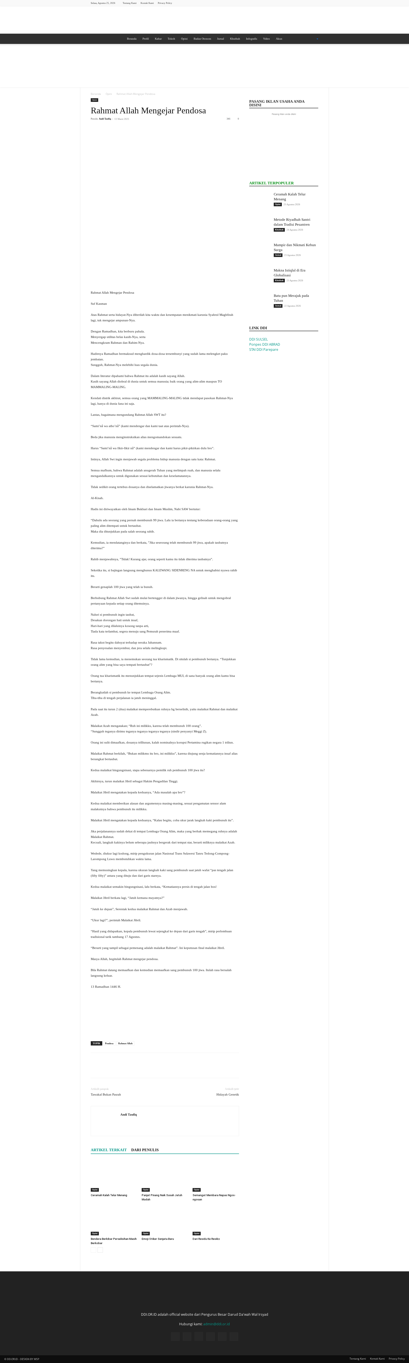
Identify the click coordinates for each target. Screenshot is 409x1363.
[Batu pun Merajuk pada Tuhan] (260, 304)
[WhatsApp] (124, 128)
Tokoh (171, 38)
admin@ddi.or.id (216, 1324)
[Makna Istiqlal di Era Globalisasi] (260, 278)
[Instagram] (294, 3)
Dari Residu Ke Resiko (206, 1238)
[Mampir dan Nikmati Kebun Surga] (260, 253)
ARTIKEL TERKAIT (109, 1150)
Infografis (251, 38)
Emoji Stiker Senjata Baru (158, 1238)
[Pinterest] (114, 128)
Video (266, 38)
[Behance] (280, 3)
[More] (134, 128)
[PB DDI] (204, 20)
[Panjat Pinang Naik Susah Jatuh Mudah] (165, 1176)
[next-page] (100, 1250)
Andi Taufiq (105, 118)
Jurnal (220, 38)
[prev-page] (93, 1250)
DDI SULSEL (258, 339)
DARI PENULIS (145, 1150)
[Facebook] (287, 3)
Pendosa (109, 1043)
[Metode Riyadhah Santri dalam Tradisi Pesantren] (260, 227)
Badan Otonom (202, 38)
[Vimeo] (308, 3)
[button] (311, 39)
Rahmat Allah (125, 1043)
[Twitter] (301, 3)
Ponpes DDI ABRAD (264, 344)
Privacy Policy (165, 3)
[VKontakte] (315, 3)
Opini (184, 38)
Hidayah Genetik (227, 1094)
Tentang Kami (130, 3)
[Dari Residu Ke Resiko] (216, 1219)
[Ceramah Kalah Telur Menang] (114, 1176)
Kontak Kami (147, 3)
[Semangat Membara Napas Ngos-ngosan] (216, 1176)
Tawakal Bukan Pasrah (106, 1094)
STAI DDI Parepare (263, 349)
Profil (146, 38)
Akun (279, 38)
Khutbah (235, 38)
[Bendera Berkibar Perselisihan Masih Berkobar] (114, 1219)
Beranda (132, 38)
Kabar (158, 38)
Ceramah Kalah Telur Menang (109, 1195)
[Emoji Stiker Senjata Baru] (165, 1219)
